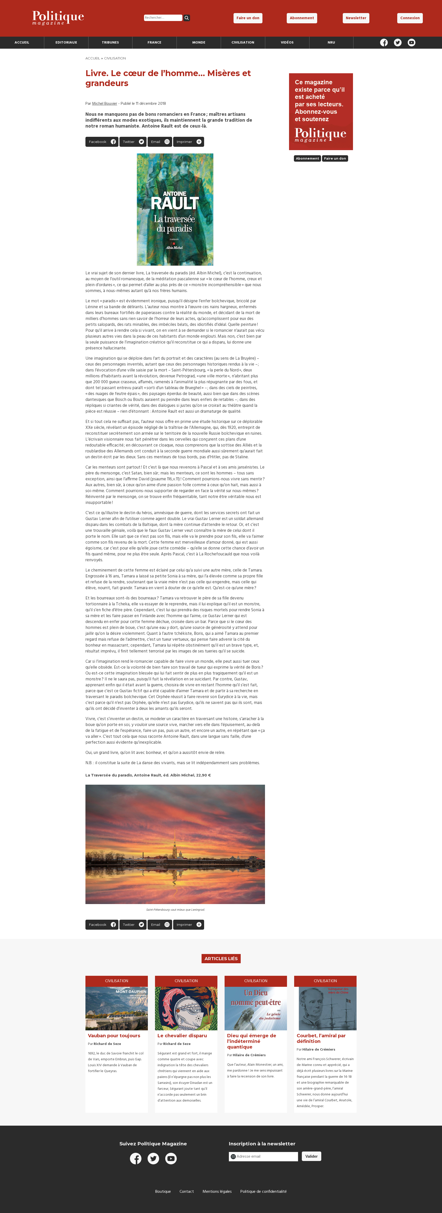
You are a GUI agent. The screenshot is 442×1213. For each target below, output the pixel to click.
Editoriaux (66, 43)
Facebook (97, 142)
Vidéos (287, 43)
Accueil (22, 43)
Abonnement (302, 18)
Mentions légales (217, 1191)
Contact (187, 1191)
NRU (331, 43)
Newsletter (356, 18)
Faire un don (248, 18)
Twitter (129, 142)
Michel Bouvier (104, 103)
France (154, 43)
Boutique (163, 1191)
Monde (198, 43)
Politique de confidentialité (263, 1191)
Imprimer (184, 142)
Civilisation (242, 43)
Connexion (410, 18)
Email (155, 142)
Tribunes (110, 43)
